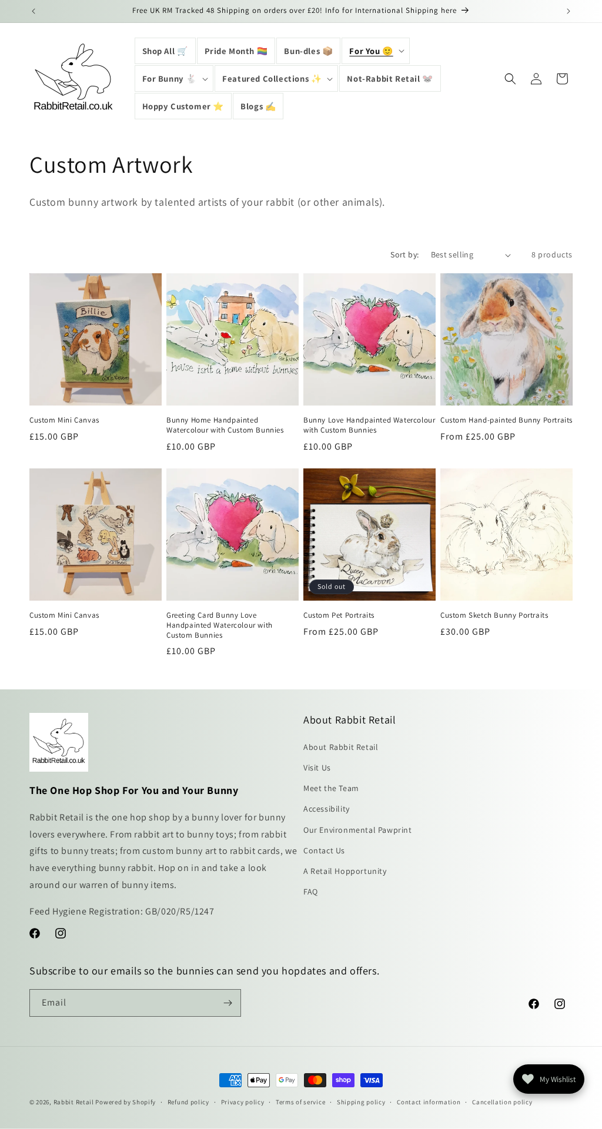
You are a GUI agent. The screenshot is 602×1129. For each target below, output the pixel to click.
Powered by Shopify (125, 1102)
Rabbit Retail (73, 1102)
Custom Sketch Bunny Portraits (494, 615)
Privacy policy (243, 1102)
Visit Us (317, 767)
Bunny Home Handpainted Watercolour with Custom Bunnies (225, 425)
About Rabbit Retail (340, 747)
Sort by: (404, 254)
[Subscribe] (227, 1003)
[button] (375, 51)
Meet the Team (331, 788)
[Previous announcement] (33, 11)
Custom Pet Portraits (338, 615)
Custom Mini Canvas (64, 420)
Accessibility (326, 808)
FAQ (310, 891)
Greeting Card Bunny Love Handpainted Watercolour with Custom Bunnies (219, 625)
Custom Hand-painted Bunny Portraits (506, 420)
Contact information (428, 1102)
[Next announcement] (568, 11)
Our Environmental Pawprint (357, 830)
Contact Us (324, 850)
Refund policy (188, 1102)
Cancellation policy (502, 1102)
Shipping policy (361, 1102)
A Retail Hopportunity (345, 871)
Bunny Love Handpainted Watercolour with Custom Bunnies (369, 425)
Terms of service (300, 1102)
